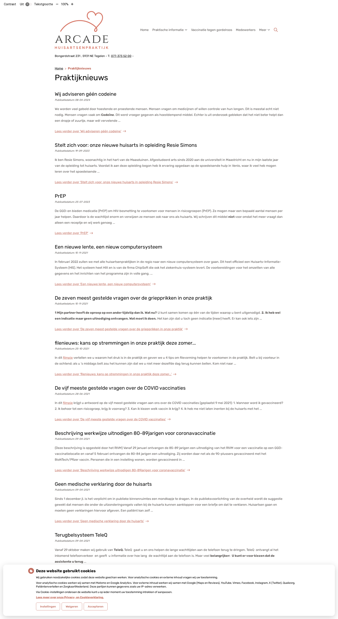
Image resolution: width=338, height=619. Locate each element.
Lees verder (88, 131)
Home (144, 30)
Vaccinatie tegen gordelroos (211, 30)
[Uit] (28, 4)
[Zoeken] (275, 30)
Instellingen (48, 606)
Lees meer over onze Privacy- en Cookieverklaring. (70, 597)
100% (64, 4)
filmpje (68, 358)
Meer (262, 30)
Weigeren (72, 606)
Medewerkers (245, 30)
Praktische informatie (168, 30)
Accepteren (95, 606)
